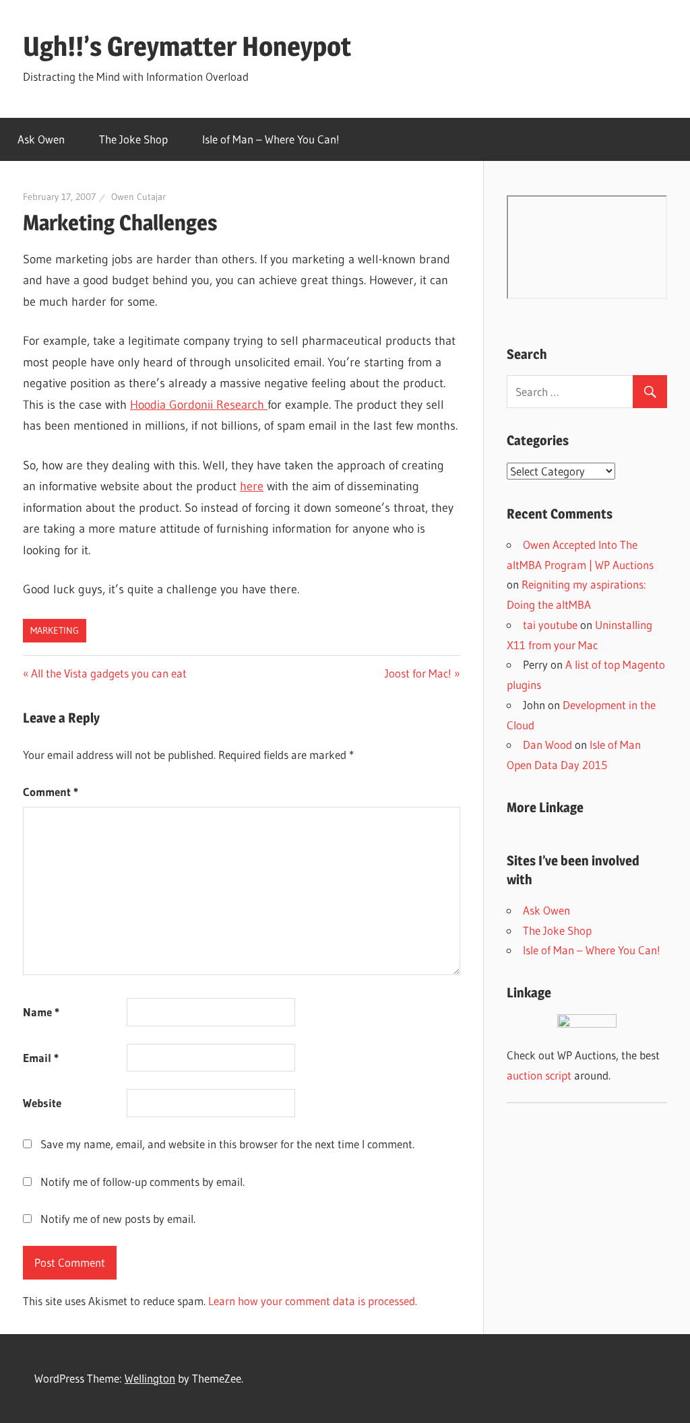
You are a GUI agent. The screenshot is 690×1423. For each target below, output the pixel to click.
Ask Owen (41, 139)
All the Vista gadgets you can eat (108, 673)
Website (42, 1103)
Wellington (150, 1378)
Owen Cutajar (138, 197)
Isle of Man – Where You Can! (271, 139)
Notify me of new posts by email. (117, 1219)
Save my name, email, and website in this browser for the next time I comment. (227, 1144)
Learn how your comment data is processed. (312, 1301)
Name (41, 1012)
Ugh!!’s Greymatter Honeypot (187, 46)
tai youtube (550, 625)
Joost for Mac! (418, 673)
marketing (54, 630)
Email (41, 1058)
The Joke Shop (133, 139)
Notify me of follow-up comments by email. (142, 1181)
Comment (50, 792)
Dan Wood (547, 744)
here (251, 486)
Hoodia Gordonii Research (199, 404)
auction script (539, 1075)
